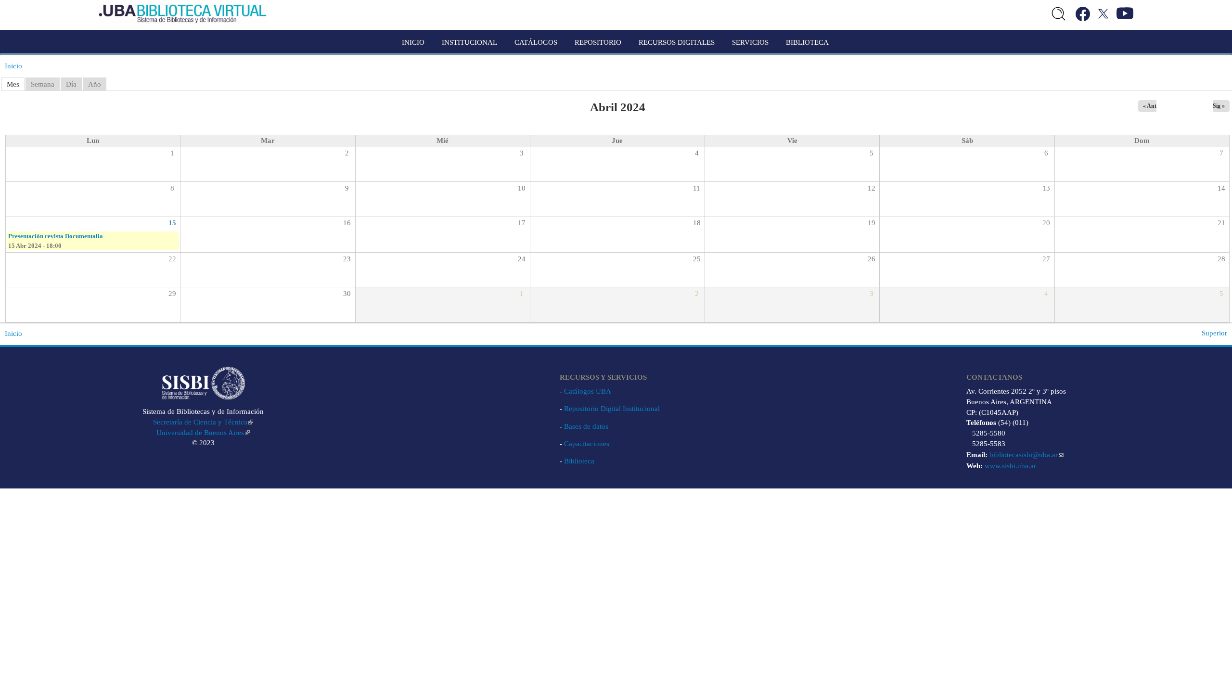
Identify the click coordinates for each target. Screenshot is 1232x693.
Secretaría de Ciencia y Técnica (200, 422)
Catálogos (535, 42)
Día (71, 84)
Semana (42, 84)
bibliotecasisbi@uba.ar (1023, 455)
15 (172, 223)
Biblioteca (579, 461)
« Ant (1149, 106)
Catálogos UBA (587, 391)
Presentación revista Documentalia (55, 236)
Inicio (413, 42)
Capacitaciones (586, 444)
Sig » (1219, 106)
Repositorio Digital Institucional (612, 408)
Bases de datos (586, 426)
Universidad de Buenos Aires (200, 432)
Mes (13, 84)
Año (94, 84)
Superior (1214, 333)
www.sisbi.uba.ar (1010, 466)
